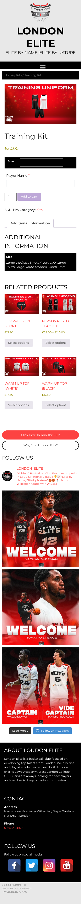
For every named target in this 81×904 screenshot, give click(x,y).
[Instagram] (49, 865)
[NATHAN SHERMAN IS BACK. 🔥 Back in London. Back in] (40, 529)
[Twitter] (31, 865)
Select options (18, 343)
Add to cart (29, 196)
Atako (23, 891)
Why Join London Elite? (40, 445)
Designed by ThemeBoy (17, 888)
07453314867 (13, 828)
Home (9, 75)
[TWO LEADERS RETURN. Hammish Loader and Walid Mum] (40, 685)
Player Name (17, 176)
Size (11, 161)
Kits (19, 75)
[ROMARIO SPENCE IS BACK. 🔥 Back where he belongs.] (40, 607)
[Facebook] (14, 865)
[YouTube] (66, 865)
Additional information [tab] (30, 223)
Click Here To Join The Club (40, 435)
